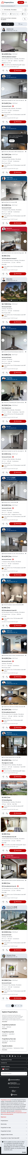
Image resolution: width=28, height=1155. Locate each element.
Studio (3, 1026)
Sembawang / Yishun (19, 1048)
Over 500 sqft (5, 1041)
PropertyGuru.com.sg (5, 1099)
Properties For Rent (6, 1131)
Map (21, 24)
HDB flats (9, 1112)
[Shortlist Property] (25, 34)
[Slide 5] (15, 50)
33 (15, 1005)
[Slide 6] (16, 50)
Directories (4, 1124)
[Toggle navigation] (26, 2)
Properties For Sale (6, 1127)
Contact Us (4, 1063)
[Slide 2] (11, 50)
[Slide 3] (12, 50)
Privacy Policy (7, 1146)
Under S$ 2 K (11, 1034)
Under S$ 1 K (5, 1034)
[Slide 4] (13, 50)
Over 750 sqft (12, 1041)
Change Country (5, 1066)
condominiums (18, 1111)
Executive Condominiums (17, 1112)
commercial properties (8, 1114)
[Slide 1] (10, 148)
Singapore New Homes (7, 1134)
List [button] (8, 24)
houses (24, 1112)
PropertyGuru (4, 1120)
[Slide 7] (17, 300)
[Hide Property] (21, 34)
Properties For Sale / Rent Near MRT (10, 1138)
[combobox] (13, 9)
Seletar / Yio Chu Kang (7, 1048)
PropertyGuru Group (6, 1059)
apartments (3, 1112)
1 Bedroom (8, 1026)
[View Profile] (14, 29)
